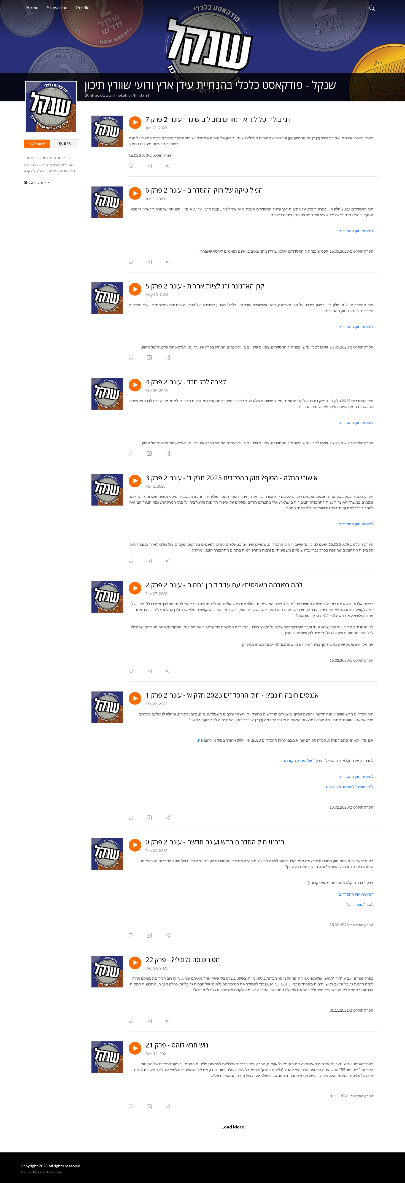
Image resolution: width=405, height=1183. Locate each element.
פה (200, 740)
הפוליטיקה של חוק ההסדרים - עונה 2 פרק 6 (204, 190)
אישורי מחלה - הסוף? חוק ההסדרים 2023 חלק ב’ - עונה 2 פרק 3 (231, 478)
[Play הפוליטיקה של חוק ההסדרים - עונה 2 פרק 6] (135, 193)
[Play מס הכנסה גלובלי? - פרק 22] (135, 963)
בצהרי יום (355, 904)
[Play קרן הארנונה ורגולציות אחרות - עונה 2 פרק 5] (135, 289)
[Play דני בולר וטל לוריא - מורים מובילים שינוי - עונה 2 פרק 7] (135, 122)
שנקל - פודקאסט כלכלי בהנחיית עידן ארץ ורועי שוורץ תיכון (210, 84)
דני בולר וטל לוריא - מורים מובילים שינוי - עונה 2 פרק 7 (218, 119)
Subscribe (57, 8)
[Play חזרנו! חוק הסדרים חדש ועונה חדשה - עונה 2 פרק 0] (135, 845)
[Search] (372, 7)
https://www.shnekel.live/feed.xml (119, 95)
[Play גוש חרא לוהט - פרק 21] (135, 1048)
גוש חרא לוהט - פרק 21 (176, 1045)
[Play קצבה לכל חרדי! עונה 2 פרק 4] (135, 385)
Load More (233, 1126)
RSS (67, 143)
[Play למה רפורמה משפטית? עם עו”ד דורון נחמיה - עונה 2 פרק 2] (135, 588)
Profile (83, 8)
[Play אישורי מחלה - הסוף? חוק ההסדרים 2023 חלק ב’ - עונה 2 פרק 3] (135, 481)
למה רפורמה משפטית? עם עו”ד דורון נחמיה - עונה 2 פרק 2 (224, 585)
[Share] (168, 166)
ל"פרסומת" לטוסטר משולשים (349, 786)
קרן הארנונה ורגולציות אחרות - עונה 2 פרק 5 (204, 286)
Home (32, 8)
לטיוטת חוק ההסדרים (356, 230)
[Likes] (131, 166)
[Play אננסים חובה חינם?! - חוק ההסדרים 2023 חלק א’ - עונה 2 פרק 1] (135, 698)
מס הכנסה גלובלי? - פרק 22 (182, 960)
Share (39, 143)
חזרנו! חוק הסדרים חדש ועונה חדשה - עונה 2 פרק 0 (214, 842)
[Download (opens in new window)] (150, 166)
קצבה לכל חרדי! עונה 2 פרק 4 (185, 382)
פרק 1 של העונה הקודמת (302, 760)
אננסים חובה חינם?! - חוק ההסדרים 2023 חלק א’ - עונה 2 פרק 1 (232, 695)
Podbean (58, 1172)
